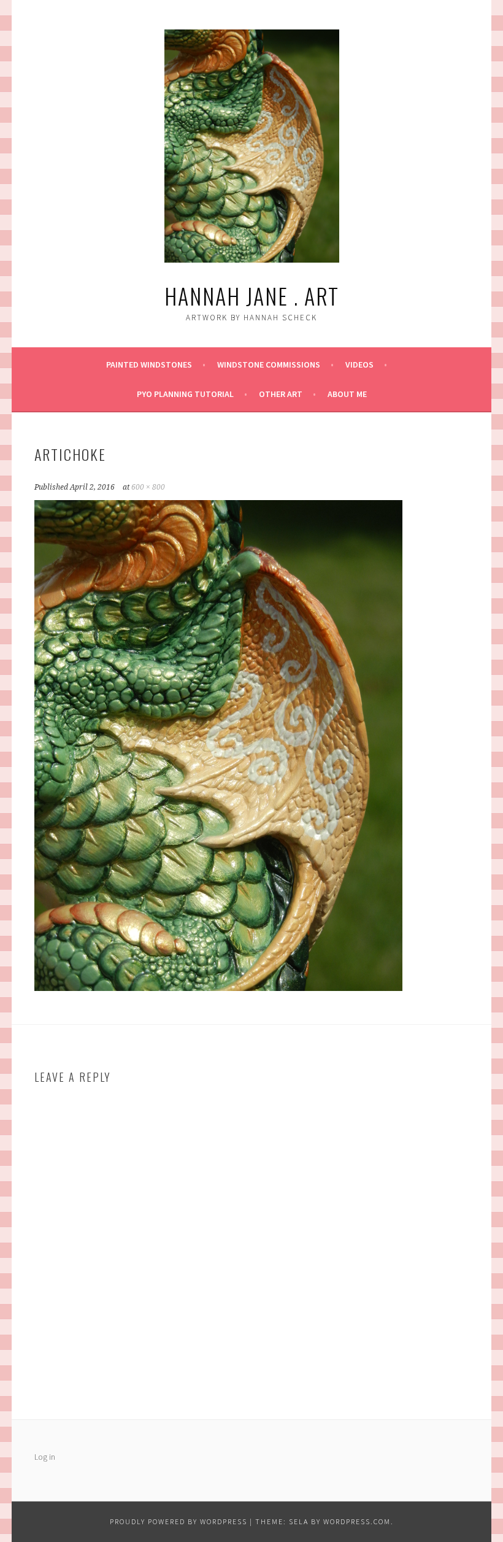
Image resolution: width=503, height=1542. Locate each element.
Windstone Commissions (268, 364)
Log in (44, 1456)
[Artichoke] (218, 987)
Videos (359, 364)
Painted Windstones (149, 364)
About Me (347, 393)
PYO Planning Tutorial (185, 393)
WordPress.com (357, 1521)
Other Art (280, 393)
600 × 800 (148, 487)
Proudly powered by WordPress (178, 1521)
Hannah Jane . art (251, 295)
